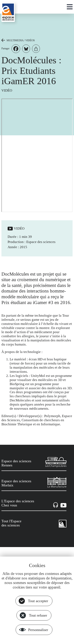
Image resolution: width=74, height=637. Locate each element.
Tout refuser (38, 615)
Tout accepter (38, 601)
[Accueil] (8, 12)
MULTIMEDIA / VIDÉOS (21, 40)
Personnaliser (38, 630)
